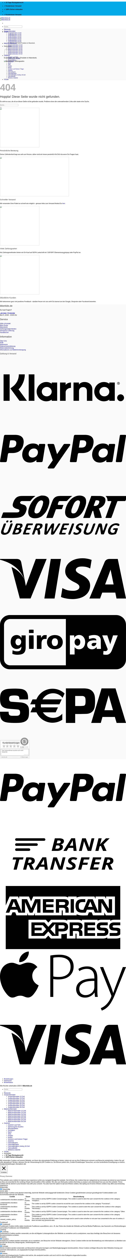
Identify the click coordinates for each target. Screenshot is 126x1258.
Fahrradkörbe (11, 76)
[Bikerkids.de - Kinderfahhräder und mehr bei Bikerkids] (5, 19)
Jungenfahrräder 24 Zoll (16, 1105)
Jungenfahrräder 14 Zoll (16, 1098)
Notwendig (6, 1189)
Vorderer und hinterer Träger (16, 69)
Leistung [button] (3, 1229)
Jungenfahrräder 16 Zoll (16, 1100)
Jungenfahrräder (9, 31)
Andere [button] (2, 1251)
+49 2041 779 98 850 (7, 313)
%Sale (6, 79)
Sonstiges (11, 61)
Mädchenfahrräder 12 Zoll (15, 45)
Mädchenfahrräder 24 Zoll (15, 52)
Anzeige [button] (3, 1244)
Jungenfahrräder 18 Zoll (16, 1102)
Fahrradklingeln (12, 73)
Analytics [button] (3, 1237)
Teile (9, 64)
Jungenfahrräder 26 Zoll (14, 41)
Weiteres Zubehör (13, 78)
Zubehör (7, 55)
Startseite (7, 29)
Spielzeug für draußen (14, 58)
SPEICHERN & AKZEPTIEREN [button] (11, 1257)
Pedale (10, 66)
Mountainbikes (12, 60)
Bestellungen (8, 1079)
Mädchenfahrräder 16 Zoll (15, 48)
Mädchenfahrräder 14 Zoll (15, 46)
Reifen (10, 67)
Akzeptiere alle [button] (21, 1164)
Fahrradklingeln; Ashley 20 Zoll (16, 75)
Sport (9, 63)
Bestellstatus (8, 1082)
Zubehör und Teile (13, 57)
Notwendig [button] (4, 1187)
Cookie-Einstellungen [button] (7, 1164)
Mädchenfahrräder (10, 43)
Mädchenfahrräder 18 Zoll (15, 49)
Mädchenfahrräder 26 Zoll (15, 54)
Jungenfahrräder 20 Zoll (16, 1103)
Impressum (8, 1081)
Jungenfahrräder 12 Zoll (16, 1096)
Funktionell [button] (4, 1222)
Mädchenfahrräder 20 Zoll (15, 51)
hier (63, 203)
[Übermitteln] (1, 107)
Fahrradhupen (12, 72)
